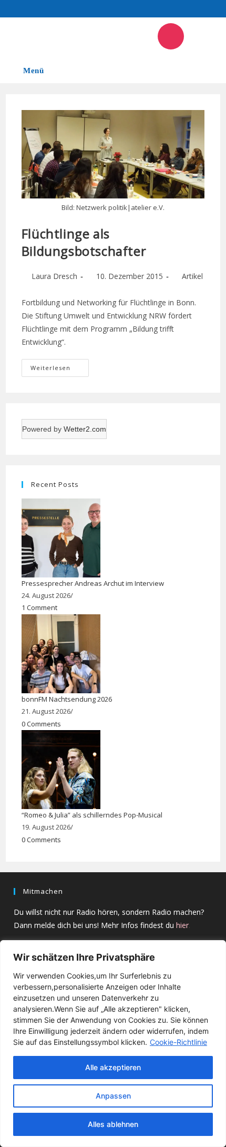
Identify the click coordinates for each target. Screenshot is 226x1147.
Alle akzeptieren (113, 1067)
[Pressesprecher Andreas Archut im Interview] (61, 537)
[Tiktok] (202, 36)
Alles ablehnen (113, 1124)
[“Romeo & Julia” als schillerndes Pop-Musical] (61, 768)
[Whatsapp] (140, 36)
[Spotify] (109, 36)
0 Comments (41, 724)
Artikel (192, 276)
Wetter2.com (85, 429)
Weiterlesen (59, 365)
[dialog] (113, 1043)
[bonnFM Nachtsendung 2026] (61, 652)
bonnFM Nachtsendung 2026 (67, 699)
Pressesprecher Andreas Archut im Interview (93, 583)
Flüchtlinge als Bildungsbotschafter (84, 242)
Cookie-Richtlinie (178, 1042)
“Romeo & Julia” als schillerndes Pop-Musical (92, 815)
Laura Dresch (54, 276)
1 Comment (39, 607)
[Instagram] (171, 36)
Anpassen (113, 1095)
